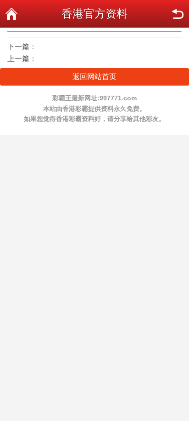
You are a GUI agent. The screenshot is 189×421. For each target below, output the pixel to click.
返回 (177, 14)
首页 (11, 14)
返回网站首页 (94, 77)
